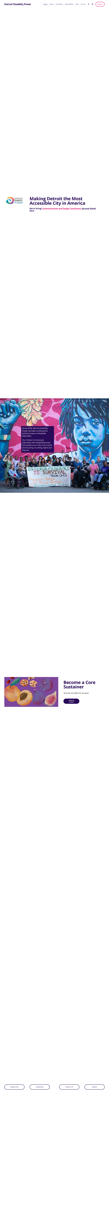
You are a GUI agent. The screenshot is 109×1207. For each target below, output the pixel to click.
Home (45, 4)
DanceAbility (69, 4)
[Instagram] (92, 4)
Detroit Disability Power (17, 4)
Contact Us (69, 1087)
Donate (100, 4)
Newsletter (14, 1087)
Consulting (59, 4)
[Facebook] (88, 4)
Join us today (71, 701)
